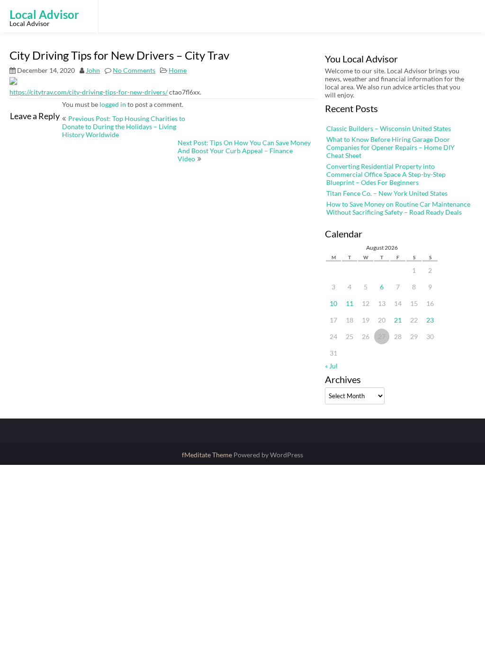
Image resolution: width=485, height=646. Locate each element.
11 (349, 303)
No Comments (134, 70)
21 (398, 320)
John (93, 70)
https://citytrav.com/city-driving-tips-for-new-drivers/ (88, 92)
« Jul (331, 366)
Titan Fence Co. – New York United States (387, 193)
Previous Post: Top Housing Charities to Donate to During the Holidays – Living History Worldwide (123, 126)
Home (178, 70)
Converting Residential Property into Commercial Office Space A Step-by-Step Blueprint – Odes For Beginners (386, 174)
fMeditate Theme (208, 455)
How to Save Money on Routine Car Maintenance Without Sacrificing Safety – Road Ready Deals (398, 208)
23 (430, 320)
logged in (112, 104)
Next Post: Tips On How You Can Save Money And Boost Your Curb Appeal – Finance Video (244, 151)
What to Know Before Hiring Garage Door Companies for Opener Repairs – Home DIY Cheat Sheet (390, 147)
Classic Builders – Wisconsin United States (388, 128)
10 (333, 303)
